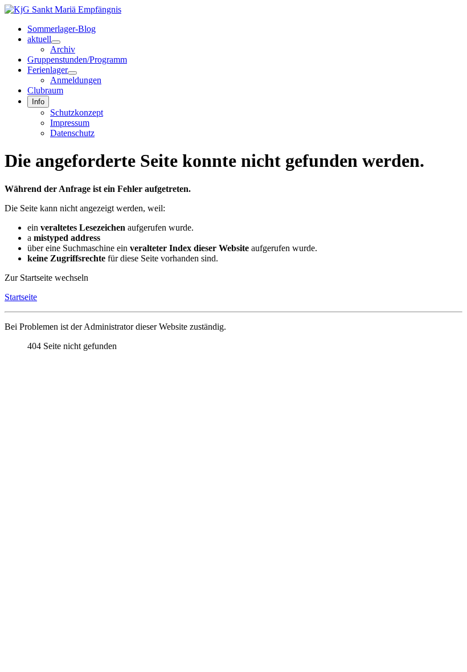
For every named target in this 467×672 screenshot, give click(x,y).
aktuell (39, 39)
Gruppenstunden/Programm (77, 59)
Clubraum (45, 90)
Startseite (21, 297)
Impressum (69, 123)
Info (38, 101)
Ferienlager (47, 70)
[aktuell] (55, 42)
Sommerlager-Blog (61, 29)
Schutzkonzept (76, 112)
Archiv (62, 49)
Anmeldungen (75, 80)
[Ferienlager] (72, 73)
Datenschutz (72, 133)
